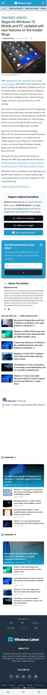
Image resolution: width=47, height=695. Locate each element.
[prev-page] (3, 391)
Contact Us (20, 685)
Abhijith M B (8, 485)
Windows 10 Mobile (8, 18)
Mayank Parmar (9, 38)
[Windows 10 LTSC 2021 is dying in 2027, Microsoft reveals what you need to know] (7, 356)
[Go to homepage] (8, 692)
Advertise (12, 685)
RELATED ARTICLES (8, 316)
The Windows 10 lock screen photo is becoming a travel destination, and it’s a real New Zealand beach (30, 367)
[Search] (43, 3)
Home (3, 14)
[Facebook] (11, 676)
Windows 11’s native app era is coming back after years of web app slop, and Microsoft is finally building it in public (28, 492)
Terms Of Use (39, 685)
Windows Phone (12, 14)
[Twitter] (6, 309)
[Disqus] (23, 426)
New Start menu (31, 8)
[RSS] (23, 676)
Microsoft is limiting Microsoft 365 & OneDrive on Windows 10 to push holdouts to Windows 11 (29, 323)
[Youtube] (36, 676)
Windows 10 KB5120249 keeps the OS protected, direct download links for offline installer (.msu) (29, 334)
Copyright (30, 685)
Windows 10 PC (21, 18)
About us (4, 685)
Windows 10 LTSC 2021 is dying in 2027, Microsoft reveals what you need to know (28, 356)
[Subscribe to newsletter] (39, 692)
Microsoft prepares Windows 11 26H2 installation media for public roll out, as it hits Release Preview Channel (28, 512)
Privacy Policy (16, 688)
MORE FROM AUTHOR (28, 316)
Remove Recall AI (16, 8)
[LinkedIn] (10, 309)
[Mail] (17, 676)
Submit (23, 272)
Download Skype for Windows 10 (15, 186)
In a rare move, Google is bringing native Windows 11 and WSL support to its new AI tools (23, 479)
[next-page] (6, 391)
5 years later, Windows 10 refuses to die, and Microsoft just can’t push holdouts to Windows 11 (29, 345)
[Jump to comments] (23, 692)
